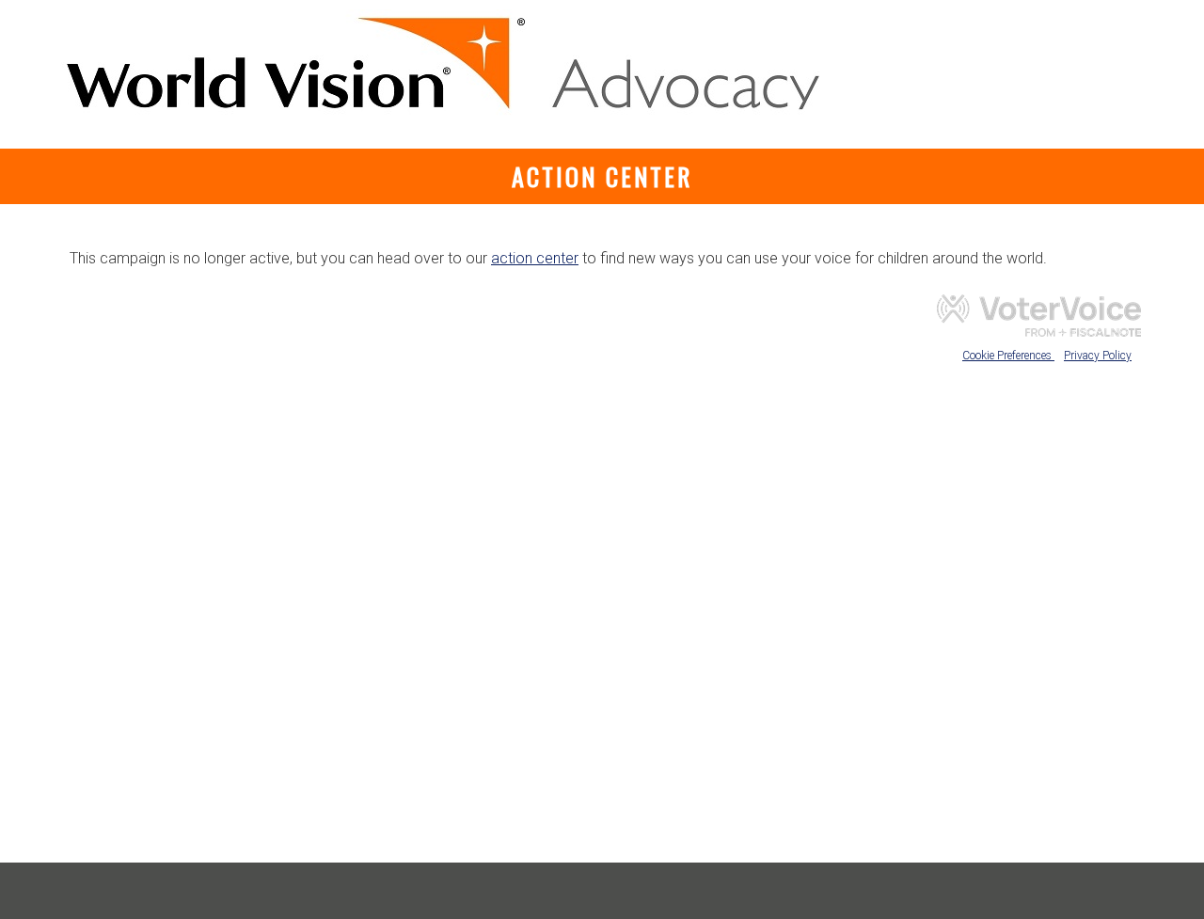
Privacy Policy (1098, 355)
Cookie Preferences (1008, 355)
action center (534, 258)
